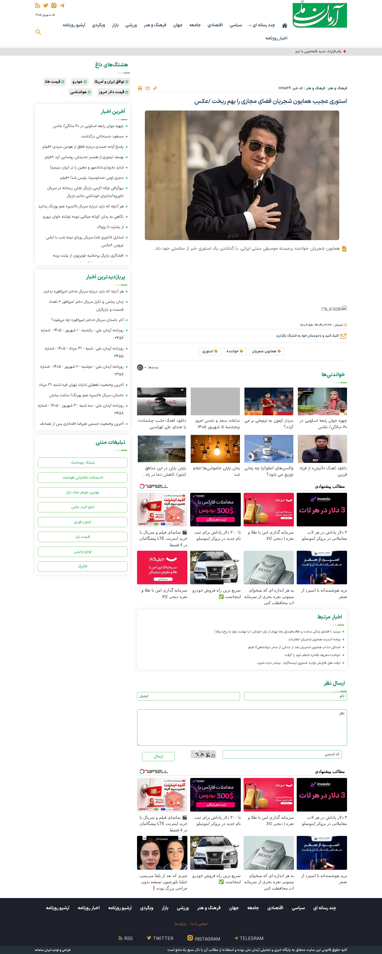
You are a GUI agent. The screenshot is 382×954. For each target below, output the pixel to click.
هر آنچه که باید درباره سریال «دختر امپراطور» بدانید (83, 291)
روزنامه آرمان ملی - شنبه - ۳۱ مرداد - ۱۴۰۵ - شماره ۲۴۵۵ (84, 352)
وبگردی (98, 25)
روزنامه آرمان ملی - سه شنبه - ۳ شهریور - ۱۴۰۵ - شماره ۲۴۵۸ (81, 409)
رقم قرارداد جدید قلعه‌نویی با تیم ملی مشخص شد (305, 51)
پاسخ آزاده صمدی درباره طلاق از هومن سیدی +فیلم (83, 147)
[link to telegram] (62, 5)
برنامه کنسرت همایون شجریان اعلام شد (314, 639)
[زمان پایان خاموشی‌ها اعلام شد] (215, 448)
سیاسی (236, 25)
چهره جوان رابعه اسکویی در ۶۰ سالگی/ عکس (323, 424)
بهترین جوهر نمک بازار (82, 492)
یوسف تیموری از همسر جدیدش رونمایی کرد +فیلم (84, 157)
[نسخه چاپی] (140, 88)
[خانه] (284, 25)
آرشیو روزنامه (74, 25)
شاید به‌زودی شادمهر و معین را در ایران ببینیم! (87, 167)
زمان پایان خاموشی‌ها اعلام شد (216, 471)
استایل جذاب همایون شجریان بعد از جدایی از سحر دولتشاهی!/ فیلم (294, 647)
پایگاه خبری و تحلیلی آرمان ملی (268, 950)
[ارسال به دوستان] (147, 88)
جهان (178, 25)
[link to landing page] (320, 14)
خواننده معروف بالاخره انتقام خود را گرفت (312, 655)
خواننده (233, 351)
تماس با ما (199, 924)
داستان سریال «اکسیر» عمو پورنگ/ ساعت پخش (86, 395)
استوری (207, 351)
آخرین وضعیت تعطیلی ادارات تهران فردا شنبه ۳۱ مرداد (81, 385)
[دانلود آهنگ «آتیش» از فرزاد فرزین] (322, 448)
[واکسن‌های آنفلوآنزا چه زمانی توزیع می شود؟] (269, 448)
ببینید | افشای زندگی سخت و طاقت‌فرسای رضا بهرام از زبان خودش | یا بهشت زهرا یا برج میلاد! (277, 631)
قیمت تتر (83, 537)
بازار (115, 25)
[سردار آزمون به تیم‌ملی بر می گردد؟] (269, 401)
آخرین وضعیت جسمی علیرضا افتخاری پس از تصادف (82, 424)
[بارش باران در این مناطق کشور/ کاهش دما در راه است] (161, 448)
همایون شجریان (264, 351)
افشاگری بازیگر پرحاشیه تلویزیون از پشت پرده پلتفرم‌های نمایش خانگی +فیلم (88, 259)
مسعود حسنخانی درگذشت (102, 136)
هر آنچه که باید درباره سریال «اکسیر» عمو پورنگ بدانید (81, 206)
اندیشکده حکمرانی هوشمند (82, 477)
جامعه (195, 25)
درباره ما (180, 924)
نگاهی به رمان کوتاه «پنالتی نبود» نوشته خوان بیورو (83, 217)
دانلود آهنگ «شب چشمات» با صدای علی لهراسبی (162, 424)
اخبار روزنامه (276, 38)
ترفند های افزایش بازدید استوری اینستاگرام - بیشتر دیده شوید (298, 662)
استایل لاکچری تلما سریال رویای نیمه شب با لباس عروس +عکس (85, 241)
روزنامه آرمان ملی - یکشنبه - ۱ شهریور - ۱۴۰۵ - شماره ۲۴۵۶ (82, 334)
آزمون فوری (82, 522)
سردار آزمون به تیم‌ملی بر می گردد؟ (268, 424)
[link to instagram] (53, 5)
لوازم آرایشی (82, 551)
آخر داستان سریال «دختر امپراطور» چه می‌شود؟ (87, 320)
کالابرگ (83, 566)
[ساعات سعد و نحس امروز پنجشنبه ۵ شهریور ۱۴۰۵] (215, 401)
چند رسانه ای (324, 908)
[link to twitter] (45, 5)
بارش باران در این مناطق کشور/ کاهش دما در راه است (165, 471)
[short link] (155, 88)
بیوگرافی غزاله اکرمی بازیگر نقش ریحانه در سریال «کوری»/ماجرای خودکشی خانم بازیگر (86, 192)
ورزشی (131, 25)
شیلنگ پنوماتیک (83, 462)
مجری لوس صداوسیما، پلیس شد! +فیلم (92, 178)
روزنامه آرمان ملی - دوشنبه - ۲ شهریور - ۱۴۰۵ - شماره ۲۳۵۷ (82, 371)
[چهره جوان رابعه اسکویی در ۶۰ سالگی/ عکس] (322, 401)
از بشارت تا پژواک (110, 227)
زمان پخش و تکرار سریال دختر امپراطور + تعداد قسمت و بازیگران (86, 306)
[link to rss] (37, 5)
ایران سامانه (43, 950)
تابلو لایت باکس (83, 507)
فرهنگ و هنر (155, 25)
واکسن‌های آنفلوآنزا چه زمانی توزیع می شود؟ (268, 471)
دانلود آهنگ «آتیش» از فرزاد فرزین (323, 471)
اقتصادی (215, 25)
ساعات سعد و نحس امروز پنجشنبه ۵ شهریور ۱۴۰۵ (217, 424)
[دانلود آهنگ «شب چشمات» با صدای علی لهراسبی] (161, 401)
